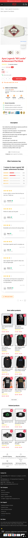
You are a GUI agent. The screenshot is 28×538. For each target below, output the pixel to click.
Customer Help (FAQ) (5, 513)
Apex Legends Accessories (12, 9)
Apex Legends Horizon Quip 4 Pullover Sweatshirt (20, 349)
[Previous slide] (2, 31)
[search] (24, 4)
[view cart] (26, 4)
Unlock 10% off (3, 531)
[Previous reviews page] (18, 300)
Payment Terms (4, 507)
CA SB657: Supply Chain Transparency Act (10, 498)
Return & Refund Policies (6, 509)
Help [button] (25, 536)
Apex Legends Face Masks (7, 11)
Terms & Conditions (5, 492)
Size (3, 69)
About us (3, 490)
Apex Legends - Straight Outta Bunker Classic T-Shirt (7, 391)
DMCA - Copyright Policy (6, 496)
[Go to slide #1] (10, 52)
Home (2, 9)
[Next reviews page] (25, 300)
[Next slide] (25, 31)
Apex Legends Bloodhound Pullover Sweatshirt (6, 349)
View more (14, 399)
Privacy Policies (4, 494)
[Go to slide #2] (17, 52)
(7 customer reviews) (12, 64)
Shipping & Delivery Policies (7, 505)
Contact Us (3, 511)
